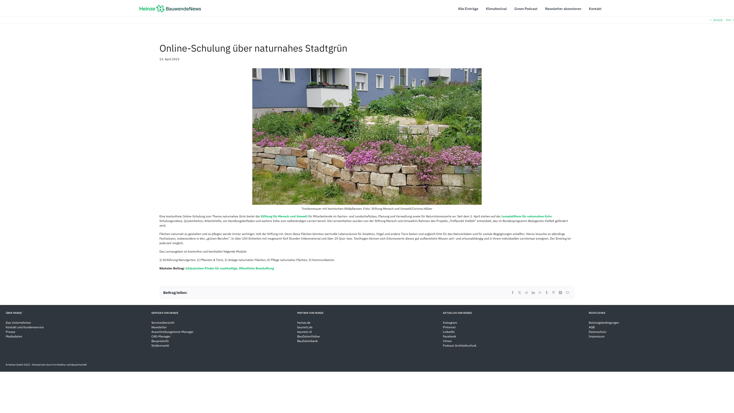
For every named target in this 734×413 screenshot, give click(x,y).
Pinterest (449, 327)
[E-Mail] (567, 292)
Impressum (597, 336)
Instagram (450, 322)
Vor (728, 20)
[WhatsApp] (540, 292)
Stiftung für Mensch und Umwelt (284, 216)
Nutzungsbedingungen (604, 322)
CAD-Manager (161, 336)
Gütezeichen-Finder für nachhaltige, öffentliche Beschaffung (229, 268)
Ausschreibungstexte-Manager (172, 332)
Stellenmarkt (160, 345)
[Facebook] (512, 292)
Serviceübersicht (163, 322)
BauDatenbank (307, 341)
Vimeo (447, 341)
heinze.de (303, 322)
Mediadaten (14, 336)
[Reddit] (526, 292)
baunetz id (304, 332)
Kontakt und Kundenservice (25, 327)
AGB (592, 327)
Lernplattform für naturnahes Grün (527, 216)
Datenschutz (598, 332)
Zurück (718, 20)
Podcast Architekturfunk (459, 345)
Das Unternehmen (18, 322)
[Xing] (560, 292)
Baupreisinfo (160, 341)
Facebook (449, 336)
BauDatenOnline (308, 336)
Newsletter (159, 327)
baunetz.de (305, 327)
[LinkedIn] (533, 292)
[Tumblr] (546, 292)
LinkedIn (449, 332)
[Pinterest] (553, 292)
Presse (10, 332)
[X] (519, 292)
